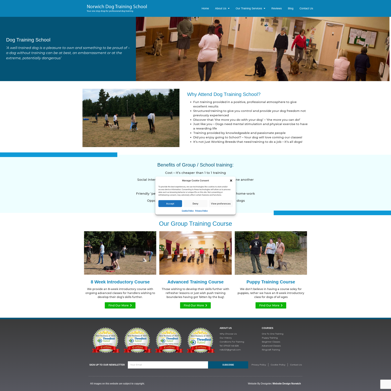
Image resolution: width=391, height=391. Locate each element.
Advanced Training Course (195, 281)
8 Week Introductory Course (120, 281)
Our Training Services (249, 8)
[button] (231, 180)
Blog (290, 8)
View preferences (221, 203)
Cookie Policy (188, 211)
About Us (220, 8)
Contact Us (306, 8)
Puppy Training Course (271, 281)
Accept (170, 203)
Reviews (276, 8)
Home (205, 8)
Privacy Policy (201, 211)
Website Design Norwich (286, 383)
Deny (195, 203)
